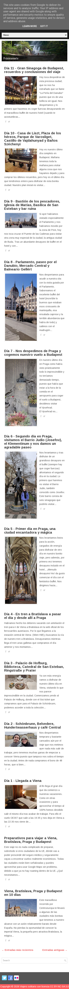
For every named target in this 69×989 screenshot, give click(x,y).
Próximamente (10, 58)
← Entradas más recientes (17, 950)
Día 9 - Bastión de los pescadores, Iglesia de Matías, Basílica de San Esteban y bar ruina (32, 204)
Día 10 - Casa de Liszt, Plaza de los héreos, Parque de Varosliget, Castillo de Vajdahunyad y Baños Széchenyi (32, 138)
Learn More (29, 26)
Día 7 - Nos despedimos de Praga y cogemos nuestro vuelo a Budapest (33, 352)
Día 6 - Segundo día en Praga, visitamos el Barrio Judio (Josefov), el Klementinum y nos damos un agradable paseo (33, 441)
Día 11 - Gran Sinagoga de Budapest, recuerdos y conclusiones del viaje (34, 70)
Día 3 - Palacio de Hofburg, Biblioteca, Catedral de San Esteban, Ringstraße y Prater (34, 666)
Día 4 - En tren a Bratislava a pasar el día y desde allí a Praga (32, 616)
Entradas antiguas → (54, 950)
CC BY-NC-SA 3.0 (59, 986)
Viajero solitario (28, 986)
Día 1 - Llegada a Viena (23, 781)
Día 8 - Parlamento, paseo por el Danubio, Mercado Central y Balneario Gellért (30, 265)
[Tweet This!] (9, 121)
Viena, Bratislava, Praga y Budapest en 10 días (33, 893)
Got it (44, 26)
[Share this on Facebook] (5, 121)
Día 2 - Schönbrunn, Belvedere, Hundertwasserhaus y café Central (32, 725)
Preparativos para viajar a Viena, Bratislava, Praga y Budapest (30, 840)
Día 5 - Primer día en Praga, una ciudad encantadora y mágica (30, 530)
